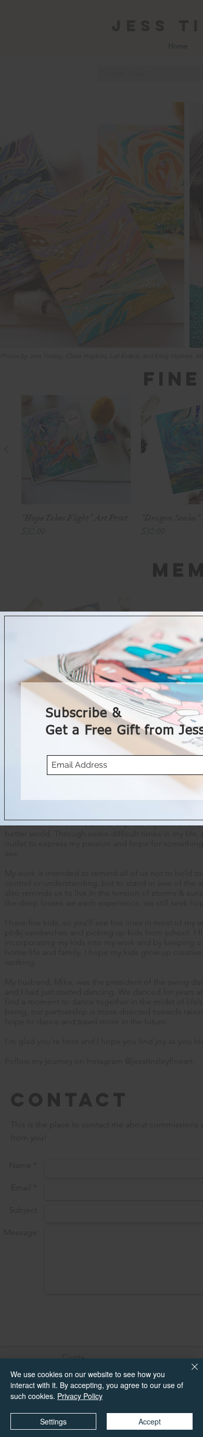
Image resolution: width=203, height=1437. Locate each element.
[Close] (188, 1372)
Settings (53, 1421)
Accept (149, 1421)
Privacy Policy (80, 1396)
